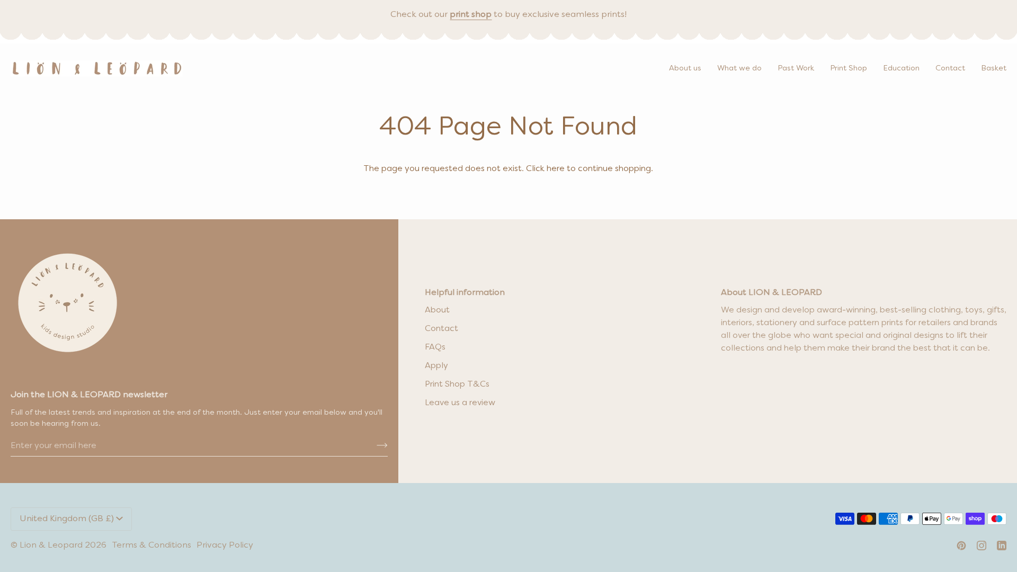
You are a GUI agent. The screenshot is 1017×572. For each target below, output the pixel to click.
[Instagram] (981, 545)
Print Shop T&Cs (457, 384)
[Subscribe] (374, 445)
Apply (436, 366)
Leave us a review (460, 403)
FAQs (435, 347)
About (437, 310)
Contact (441, 329)
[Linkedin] (1001, 545)
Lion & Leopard (51, 545)
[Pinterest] (961, 545)
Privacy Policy (225, 545)
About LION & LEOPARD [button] (771, 293)
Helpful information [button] (465, 293)
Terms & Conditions (151, 545)
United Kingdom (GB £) (67, 519)
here (556, 169)
